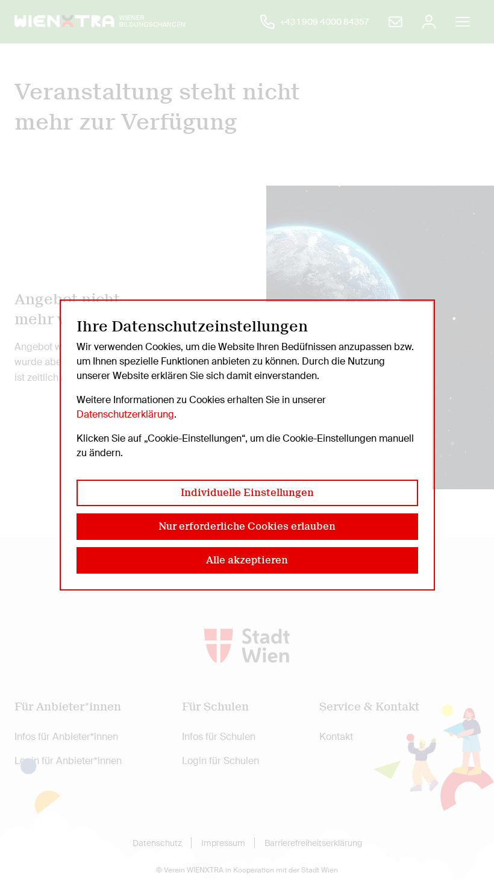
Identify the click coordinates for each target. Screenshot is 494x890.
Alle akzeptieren (247, 560)
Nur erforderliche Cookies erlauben (247, 526)
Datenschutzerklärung (125, 414)
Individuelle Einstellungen (247, 492)
